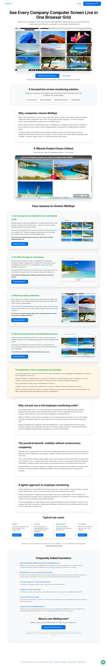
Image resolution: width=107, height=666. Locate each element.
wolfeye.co (8, 3)
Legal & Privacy (82, 662)
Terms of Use (72, 662)
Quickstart (63, 662)
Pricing (79, 3)
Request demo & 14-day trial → (47, 75)
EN (97, 3)
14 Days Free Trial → (19, 244)
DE (93, 3)
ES (101, 3)
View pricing (66, 75)
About (50, 662)
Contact (56, 662)
